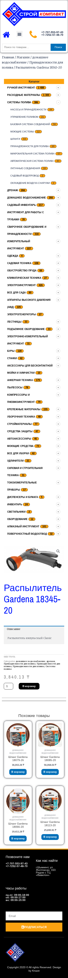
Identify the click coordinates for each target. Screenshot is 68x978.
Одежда (12, 255)
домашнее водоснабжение (26, 197)
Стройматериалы (19, 424)
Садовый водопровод (24, 175)
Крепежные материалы (23, 409)
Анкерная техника (20, 380)
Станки (12, 358)
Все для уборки (18, 453)
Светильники (16, 511)
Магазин (23, 57)
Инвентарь (14, 504)
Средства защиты (19, 431)
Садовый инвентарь (21, 205)
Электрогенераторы (21, 314)
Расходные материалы (23, 95)
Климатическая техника (24, 277)
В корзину (29, 686)
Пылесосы (14, 387)
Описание (13, 629)
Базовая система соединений (30, 124)
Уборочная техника (21, 416)
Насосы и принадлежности (28, 109)
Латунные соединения (25, 168)
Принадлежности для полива (29, 146)
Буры (11, 351)
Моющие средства (20, 446)
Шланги (15, 139)
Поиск (58, 47)
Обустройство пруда (21, 270)
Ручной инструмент (21, 87)
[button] (19, 34)
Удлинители (15, 460)
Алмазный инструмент (23, 526)
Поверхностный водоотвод (27, 533)
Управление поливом (24, 117)
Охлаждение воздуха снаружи (30, 183)
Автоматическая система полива (32, 161)
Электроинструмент (21, 285)
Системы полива (19, 102)
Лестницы (14, 321)
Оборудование (17, 519)
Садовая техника (19, 263)
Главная (8, 57)
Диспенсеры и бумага (22, 497)
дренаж (12, 190)
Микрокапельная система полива (32, 153)
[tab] (34, 629)
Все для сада (16, 292)
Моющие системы (22, 131)
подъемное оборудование (26, 329)
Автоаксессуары (19, 438)
